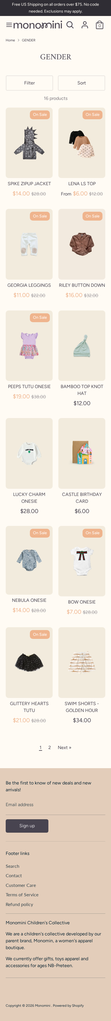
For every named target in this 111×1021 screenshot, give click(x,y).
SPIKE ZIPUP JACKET (29, 183)
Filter (29, 83)
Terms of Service (22, 894)
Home (10, 40)
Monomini (43, 1006)
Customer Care (21, 885)
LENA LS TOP (82, 183)
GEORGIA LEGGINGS (29, 285)
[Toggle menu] (6, 25)
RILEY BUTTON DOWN (82, 285)
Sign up (27, 825)
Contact (14, 875)
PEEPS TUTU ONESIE (29, 386)
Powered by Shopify (68, 1006)
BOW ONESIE (82, 602)
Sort (81, 83)
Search (12, 866)
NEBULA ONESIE (29, 600)
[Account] (85, 22)
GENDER (29, 40)
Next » (64, 747)
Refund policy (19, 904)
